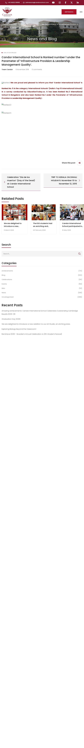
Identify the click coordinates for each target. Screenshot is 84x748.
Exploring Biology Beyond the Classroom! (19, 329)
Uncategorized (18, 21)
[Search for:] (42, 253)
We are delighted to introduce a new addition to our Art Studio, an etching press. (36, 324)
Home (4, 21)
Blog (9, 21)
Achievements (42, 271)
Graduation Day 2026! (11, 319)
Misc (42, 288)
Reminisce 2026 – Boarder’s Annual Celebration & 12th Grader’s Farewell (32, 334)
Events (42, 284)
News (42, 293)
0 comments (37, 69)
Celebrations (42, 279)
